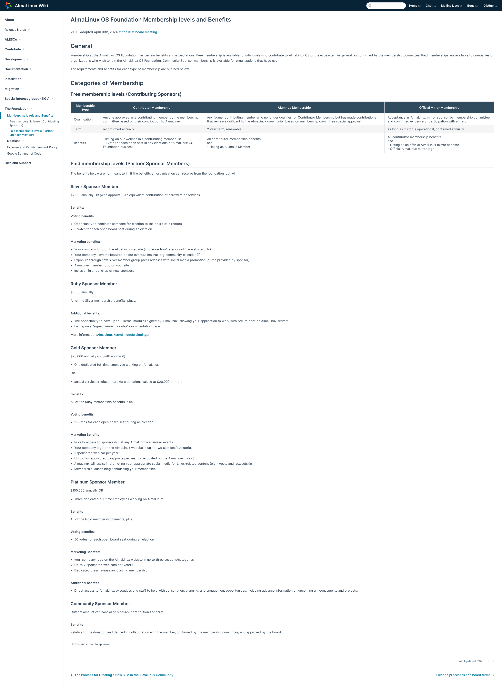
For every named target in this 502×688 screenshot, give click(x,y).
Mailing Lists (452, 5)
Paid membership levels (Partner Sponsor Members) (31, 132)
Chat (431, 5)
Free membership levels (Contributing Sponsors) (34, 123)
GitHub (490, 5)
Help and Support (18, 163)
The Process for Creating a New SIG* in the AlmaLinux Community (124, 675)
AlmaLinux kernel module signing (123, 335)
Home (415, 5)
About (9, 20)
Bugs (472, 5)
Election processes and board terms (463, 675)
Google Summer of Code (24, 153)
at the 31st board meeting (138, 32)
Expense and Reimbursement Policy (32, 147)
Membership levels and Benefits (30, 115)
